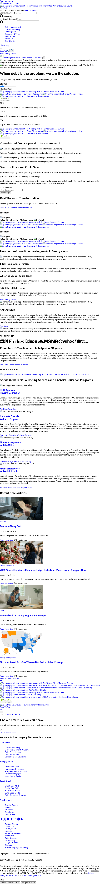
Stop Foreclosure (12, 767)
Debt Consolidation (13, 752)
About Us (9, 39)
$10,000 (3, 84)
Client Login (10, 41)
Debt (2, 611)
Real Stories (10, 36)
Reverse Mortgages (13, 774)
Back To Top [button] (5, 707)
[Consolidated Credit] (9, 3)
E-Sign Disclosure (12, 843)
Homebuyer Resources (14, 769)
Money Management (8, 565)
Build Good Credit (12, 793)
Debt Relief (5, 742)
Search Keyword (6, 13)
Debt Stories (10, 814)
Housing (3, 521)
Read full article (6, 540)
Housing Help (10, 32)
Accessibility (10, 840)
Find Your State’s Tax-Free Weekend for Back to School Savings (31, 662)
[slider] (8, 86)
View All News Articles (9, 678)
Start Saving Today (8, 53)
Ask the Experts (11, 805)
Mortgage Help (6, 762)
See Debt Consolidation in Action (14, 365)
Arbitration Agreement (31, 875)
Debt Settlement (12, 754)
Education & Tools (12, 34)
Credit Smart (5, 781)
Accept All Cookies (28, 883)
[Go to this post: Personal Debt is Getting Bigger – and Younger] (21, 608)
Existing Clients (11, 824)
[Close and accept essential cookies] (2, 880)
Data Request (11, 838)
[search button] (12, 50)
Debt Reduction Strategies (16, 795)
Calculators (9, 812)
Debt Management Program (17, 750)
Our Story (4, 326)
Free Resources (7, 800)
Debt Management (13, 27)
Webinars (9, 810)
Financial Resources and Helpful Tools (10, 470)
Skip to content (6, 1)
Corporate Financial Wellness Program (10, 418)
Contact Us (9, 826)
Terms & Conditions (13, 833)
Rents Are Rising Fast (10, 526)
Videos (8, 807)
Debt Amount (6, 187)
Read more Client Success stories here (16, 208)
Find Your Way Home (9, 409)
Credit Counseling (12, 29)
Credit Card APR (12, 786)
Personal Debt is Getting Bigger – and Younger (23, 615)
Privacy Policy (10, 829)
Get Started (8, 732)
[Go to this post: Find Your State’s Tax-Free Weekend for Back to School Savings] (21, 655)
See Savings (5, 193)
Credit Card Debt (12, 788)
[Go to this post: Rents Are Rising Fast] (21, 519)
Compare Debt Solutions (15, 757)
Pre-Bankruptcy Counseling (16, 847)
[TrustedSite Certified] (5, 99)
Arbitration (9, 836)
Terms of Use (11, 875)
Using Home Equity (13, 776)
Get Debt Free (6, 89)
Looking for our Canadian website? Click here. (23, 58)
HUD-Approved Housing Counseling (10, 391)
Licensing (9, 831)
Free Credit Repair (12, 790)
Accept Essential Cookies (10, 883)
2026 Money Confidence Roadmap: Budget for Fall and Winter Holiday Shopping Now (43, 570)
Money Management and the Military (10, 444)
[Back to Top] (1, 681)
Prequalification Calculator (16, 771)
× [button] (1, 712)
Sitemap (8, 845)
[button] (36, 6)
